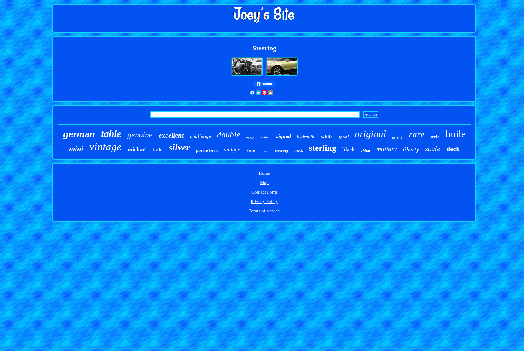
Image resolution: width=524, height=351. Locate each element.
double (228, 134)
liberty (411, 149)
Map (264, 182)
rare (416, 134)
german (79, 134)
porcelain (207, 150)
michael (137, 149)
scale (432, 149)
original (370, 133)
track (298, 150)
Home (264, 173)
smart (397, 138)
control (265, 137)
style (434, 136)
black (348, 149)
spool (343, 136)
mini (76, 148)
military (386, 149)
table (111, 133)
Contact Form (264, 192)
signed (283, 136)
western (251, 150)
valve (250, 138)
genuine (140, 134)
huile (455, 133)
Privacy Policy (264, 201)
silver (179, 147)
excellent (171, 135)
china (365, 150)
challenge (200, 136)
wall (266, 151)
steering (281, 150)
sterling (322, 148)
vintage (105, 147)
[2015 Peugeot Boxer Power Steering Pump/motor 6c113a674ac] (247, 75)
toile (158, 150)
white (326, 136)
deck (453, 149)
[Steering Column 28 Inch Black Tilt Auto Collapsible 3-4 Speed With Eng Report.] (281, 75)
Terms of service (264, 210)
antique (232, 150)
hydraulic (306, 136)
